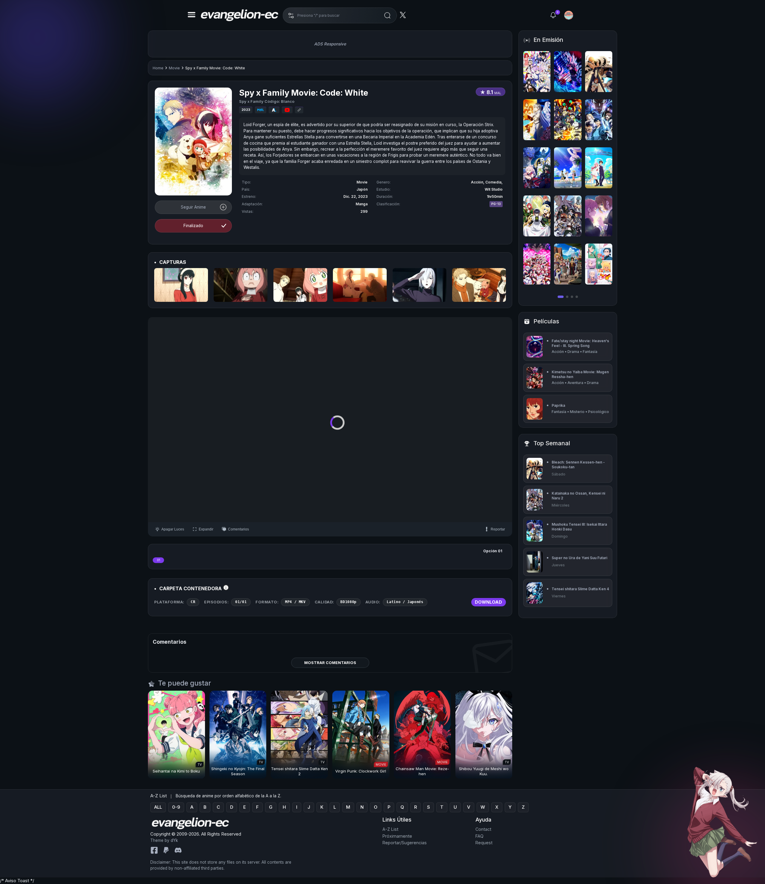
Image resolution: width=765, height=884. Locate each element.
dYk (174, 840)
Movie (174, 68)
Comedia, (494, 182)
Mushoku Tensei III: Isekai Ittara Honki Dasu (579, 526)
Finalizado (193, 225)
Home (158, 68)
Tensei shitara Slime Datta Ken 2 (299, 771)
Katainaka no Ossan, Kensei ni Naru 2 (578, 495)
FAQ (479, 835)
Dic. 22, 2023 (355, 196)
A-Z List (390, 829)
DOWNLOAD (488, 602)
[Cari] (387, 15)
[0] (553, 15)
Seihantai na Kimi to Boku (176, 771)
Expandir (206, 529)
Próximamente (397, 835)
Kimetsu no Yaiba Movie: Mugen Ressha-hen (580, 374)
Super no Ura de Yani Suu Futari (579, 558)
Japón (362, 189)
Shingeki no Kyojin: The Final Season (237, 771)
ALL (158, 807)
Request (483, 842)
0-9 (176, 807)
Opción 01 (492, 551)
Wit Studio (494, 189)
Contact (483, 829)
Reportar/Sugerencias (404, 842)
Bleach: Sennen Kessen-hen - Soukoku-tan (578, 464)
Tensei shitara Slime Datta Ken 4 (580, 589)
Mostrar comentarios (330, 662)
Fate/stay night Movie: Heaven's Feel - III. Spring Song (580, 343)
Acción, (478, 182)
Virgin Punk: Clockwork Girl (360, 771)
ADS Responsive (330, 44)
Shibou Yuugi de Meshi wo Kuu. (484, 771)
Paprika (558, 405)
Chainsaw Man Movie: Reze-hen (422, 771)
